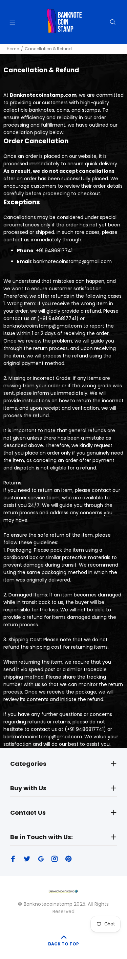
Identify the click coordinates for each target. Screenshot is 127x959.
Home (13, 49)
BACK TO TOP (63, 944)
